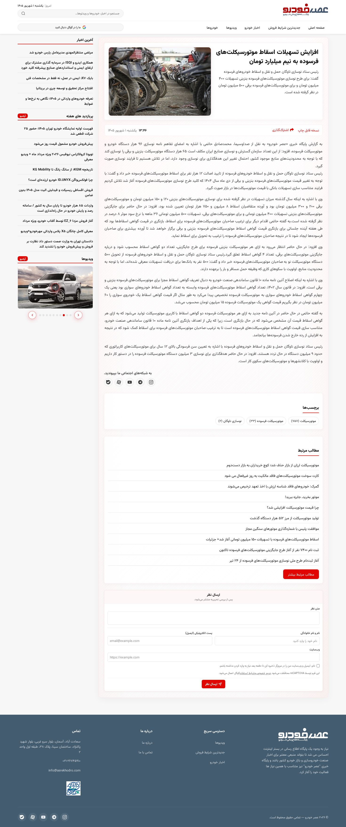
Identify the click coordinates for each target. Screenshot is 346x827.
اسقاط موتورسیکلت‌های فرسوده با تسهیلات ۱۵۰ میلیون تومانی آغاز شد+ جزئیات (262, 539)
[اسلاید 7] (60, 315)
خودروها (212, 27)
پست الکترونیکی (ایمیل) (198, 633)
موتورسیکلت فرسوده (266, 420)
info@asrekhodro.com (64, 770)
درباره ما (147, 742)
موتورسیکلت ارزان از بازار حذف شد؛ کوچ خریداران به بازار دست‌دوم (273, 464)
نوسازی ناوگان (229, 420)
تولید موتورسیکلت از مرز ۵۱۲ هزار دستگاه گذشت (284, 517)
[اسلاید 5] (53, 315)
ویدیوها (231, 27)
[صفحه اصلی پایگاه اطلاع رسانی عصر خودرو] (305, 10)
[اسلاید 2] (43, 315)
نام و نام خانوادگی (310, 633)
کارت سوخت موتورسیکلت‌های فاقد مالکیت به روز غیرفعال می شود (272, 475)
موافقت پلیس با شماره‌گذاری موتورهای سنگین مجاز (282, 528)
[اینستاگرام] (151, 382)
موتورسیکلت (303, 420)
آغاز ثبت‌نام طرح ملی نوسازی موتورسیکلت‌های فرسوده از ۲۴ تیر (274, 560)
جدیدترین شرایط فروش (284, 27)
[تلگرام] (140, 382)
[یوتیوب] (129, 382)
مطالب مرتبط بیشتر (301, 574)
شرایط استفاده (247, 673)
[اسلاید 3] (47, 315)
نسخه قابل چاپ (308, 130)
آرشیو (23, 116)
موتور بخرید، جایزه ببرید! (302, 496)
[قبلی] (32, 315)
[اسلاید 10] (70, 315)
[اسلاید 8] (64, 315)
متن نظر (315, 608)
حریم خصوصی (263, 673)
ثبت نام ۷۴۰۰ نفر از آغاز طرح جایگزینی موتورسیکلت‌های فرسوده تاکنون (269, 549)
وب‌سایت (315, 649)
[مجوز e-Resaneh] (65, 788)
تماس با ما (146, 752)
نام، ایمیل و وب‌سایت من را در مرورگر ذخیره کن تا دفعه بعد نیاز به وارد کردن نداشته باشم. (267, 665)
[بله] (108, 382)
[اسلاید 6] (57, 315)
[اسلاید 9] (67, 315)
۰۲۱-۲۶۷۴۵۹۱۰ (71, 760)
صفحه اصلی (316, 27)
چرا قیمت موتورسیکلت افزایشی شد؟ (293, 507)
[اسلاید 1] (40, 315)
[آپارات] (119, 382)
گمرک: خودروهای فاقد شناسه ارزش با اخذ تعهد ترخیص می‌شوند (273, 486)
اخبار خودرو (252, 27)
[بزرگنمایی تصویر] (160, 81)
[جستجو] (23, 13)
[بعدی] (78, 315)
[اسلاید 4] (50, 315)
